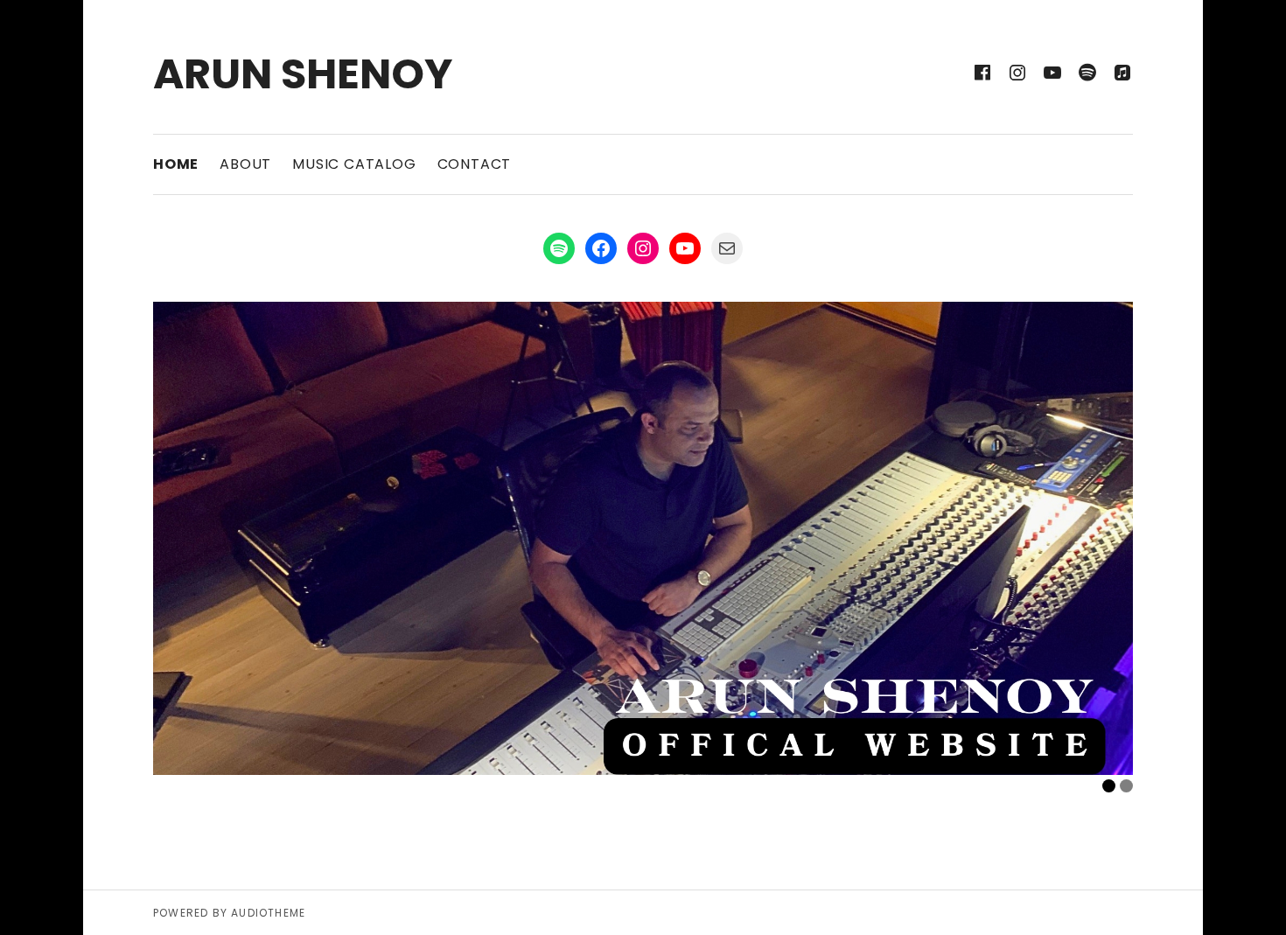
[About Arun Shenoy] (643, 538)
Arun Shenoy (302, 74)
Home (176, 164)
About (245, 164)
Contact (474, 164)
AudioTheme (268, 912)
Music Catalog (354, 164)
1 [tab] (1108, 785)
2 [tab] (1126, 785)
